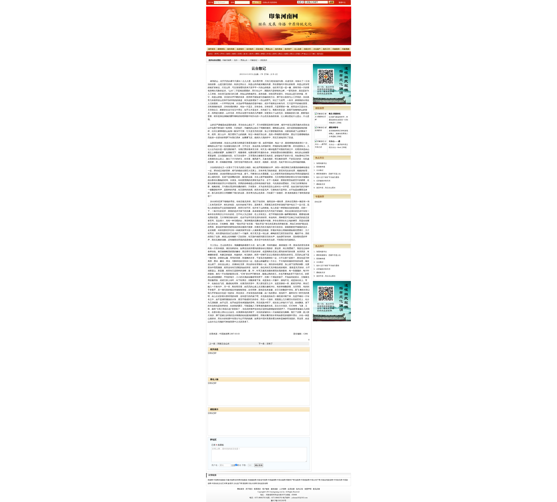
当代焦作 (249, 49)
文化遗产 (316, 49)
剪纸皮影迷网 (262, 483)
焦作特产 (288, 49)
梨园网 (245, 483)
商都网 (210, 480)
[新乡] (245, 54)
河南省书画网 (262, 480)
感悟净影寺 (333, 127)
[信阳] (286, 54)
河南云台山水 (223, 344)
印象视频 (345, 49)
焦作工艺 (326, 49)
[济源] (297, 54)
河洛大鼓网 (252, 483)
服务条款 (274, 489)
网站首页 (240, 489)
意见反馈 (316, 489)
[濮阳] (257, 54)
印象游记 (253, 60)
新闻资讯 (221, 49)
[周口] (292, 54)
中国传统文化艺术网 (219, 483)
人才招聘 (282, 489)
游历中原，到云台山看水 (326, 188)
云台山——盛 (334, 141)
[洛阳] (228, 54)
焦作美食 (278, 49)
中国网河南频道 (219, 480)
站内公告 (299, 489)
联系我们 (257, 489)
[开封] (222, 54)
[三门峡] (312, 54)
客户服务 (265, 489)
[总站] (210, 54)
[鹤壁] (263, 54)
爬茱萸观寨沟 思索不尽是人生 (328, 174)
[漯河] (274, 54)
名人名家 (297, 49)
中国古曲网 (281, 480)
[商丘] (280, 54)
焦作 (236, 60)
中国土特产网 (315, 480)
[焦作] (251, 54)
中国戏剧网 (305, 480)
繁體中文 (342, 2)
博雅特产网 (290, 480)
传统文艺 (307, 49)
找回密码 (273, 2)
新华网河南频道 (241, 480)
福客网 (297, 480)
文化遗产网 (237, 483)
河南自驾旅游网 (327, 480)
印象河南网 (227, 60)
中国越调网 (272, 480)
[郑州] (216, 54)
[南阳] (234, 54)
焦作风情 (230, 49)
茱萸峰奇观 (320, 167)
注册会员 (266, 2)
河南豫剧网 (252, 480)
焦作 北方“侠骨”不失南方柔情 (327, 177)
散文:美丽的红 (335, 114)
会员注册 (291, 489)
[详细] (339, 123)
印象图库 (336, 49)
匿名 (239, 465)
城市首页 (211, 49)
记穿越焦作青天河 (323, 181)
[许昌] (268, 54)
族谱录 (230, 483)
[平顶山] (304, 54)
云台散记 (319, 170)
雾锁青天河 (320, 184)
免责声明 (307, 489)
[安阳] (239, 54)
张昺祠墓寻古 (321, 163)
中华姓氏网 (337, 480)
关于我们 (249, 489)
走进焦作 (240, 49)
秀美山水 (269, 49)
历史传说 (259, 49)
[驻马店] (320, 54)
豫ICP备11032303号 (278, 501)
